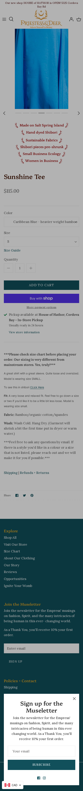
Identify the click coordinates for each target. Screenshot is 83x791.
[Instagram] (44, 778)
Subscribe (41, 765)
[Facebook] (38, 778)
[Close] (74, 698)
